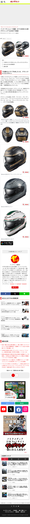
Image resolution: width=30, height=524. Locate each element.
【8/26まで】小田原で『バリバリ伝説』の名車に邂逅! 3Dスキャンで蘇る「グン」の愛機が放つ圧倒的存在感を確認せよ (18, 487)
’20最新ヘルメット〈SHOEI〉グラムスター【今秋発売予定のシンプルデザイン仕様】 (10, 335)
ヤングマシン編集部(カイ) (12, 466)
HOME (4, 503)
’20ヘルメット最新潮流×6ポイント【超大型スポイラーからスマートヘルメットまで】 (11, 303)
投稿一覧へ (15, 287)
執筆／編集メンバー (23, 510)
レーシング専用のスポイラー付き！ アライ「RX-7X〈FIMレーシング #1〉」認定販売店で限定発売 (11, 319)
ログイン (7, 403)
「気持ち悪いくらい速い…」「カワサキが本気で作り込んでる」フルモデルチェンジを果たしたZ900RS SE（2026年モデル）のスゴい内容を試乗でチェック (18, 479)
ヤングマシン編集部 (14, 33)
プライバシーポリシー (9, 512)
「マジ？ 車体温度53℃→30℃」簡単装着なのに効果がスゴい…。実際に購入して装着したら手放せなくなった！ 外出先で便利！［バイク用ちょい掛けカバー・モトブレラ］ (18, 463)
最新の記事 (5, 66)
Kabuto (4, 38)
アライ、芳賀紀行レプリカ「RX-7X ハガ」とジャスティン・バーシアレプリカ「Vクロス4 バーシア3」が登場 (11, 328)
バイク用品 (9, 503)
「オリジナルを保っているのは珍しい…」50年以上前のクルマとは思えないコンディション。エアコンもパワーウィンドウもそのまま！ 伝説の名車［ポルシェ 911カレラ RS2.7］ (15, 365)
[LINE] (24, 293)
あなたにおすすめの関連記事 (8, 64)
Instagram (24, 283)
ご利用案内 (15, 510)
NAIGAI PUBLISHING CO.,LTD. (14, 514)
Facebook (19, 283)
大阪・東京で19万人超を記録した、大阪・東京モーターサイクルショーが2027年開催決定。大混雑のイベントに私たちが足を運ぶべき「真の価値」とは (15, 346)
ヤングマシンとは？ (7, 510)
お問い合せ (23, 512)
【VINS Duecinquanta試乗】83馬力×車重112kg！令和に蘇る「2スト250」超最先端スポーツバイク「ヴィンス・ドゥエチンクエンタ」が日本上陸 (18, 495)
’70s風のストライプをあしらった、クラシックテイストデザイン (15, 62)
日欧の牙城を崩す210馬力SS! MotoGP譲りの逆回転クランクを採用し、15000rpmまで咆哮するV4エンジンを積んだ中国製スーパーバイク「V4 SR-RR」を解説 (15, 356)
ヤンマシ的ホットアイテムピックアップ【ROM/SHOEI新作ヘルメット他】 (10, 311)
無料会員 (21, 403)
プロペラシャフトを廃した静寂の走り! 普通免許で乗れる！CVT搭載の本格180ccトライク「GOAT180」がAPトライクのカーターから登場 (18, 471)
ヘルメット (9, 38)
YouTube (12, 283)
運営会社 (17, 512)
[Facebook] (6, 293)
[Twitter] (15, 293)
